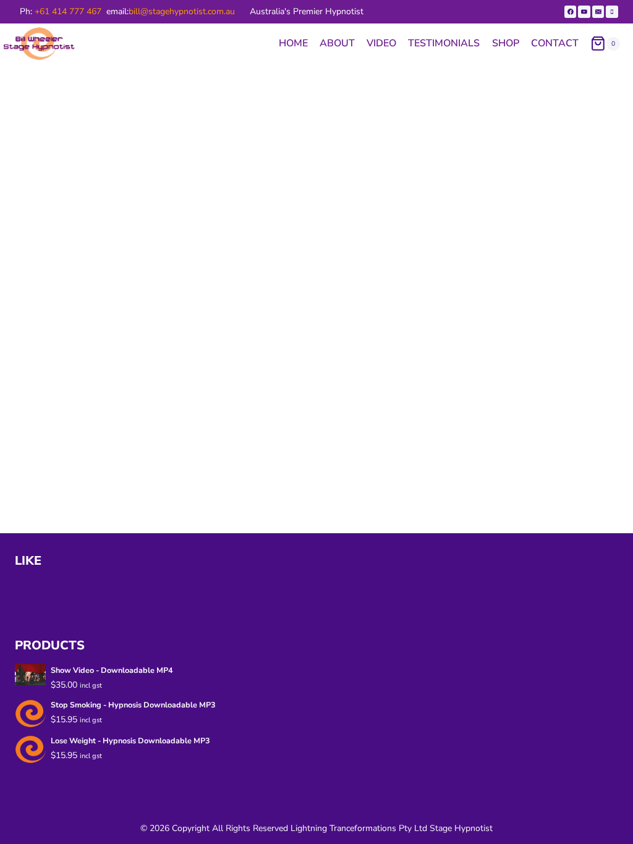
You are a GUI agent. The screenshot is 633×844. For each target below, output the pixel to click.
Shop (505, 43)
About (337, 43)
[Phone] (612, 12)
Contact (555, 43)
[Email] (598, 12)
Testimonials (444, 43)
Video (381, 43)
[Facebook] (570, 12)
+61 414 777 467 (68, 11)
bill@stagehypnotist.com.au (182, 11)
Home (293, 43)
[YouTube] (584, 12)
